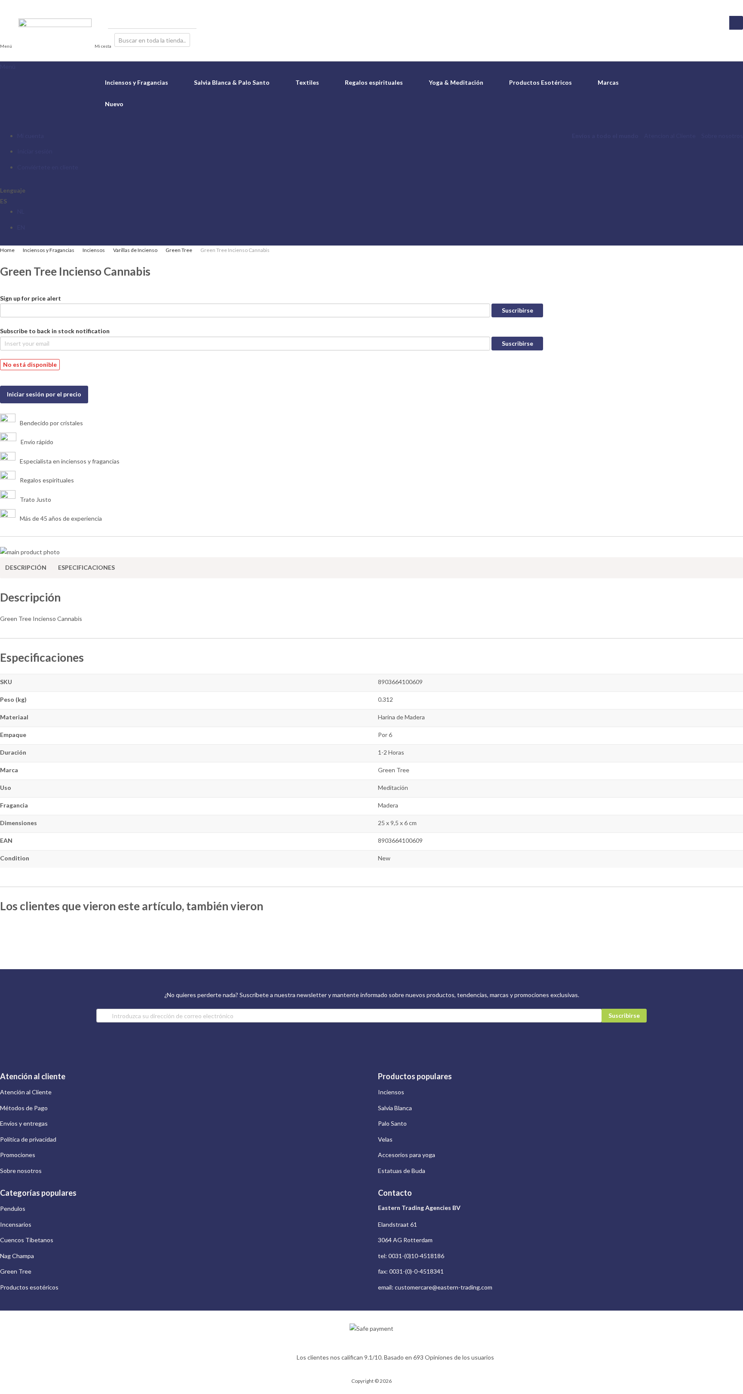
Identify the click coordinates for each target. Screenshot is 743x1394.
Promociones (17, 1154)
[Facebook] (11, 5)
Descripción (25, 567)
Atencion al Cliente (670, 135)
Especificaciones (86, 567)
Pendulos (12, 1208)
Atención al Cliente (26, 1092)
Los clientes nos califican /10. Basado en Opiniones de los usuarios (395, 1357)
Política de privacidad (28, 1139)
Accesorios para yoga (406, 1154)
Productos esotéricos (29, 1287)
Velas (385, 1139)
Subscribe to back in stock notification (55, 331)
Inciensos (94, 250)
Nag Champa (17, 1255)
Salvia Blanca (395, 1108)
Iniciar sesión (34, 151)
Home (7, 250)
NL (21, 211)
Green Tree (179, 250)
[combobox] (152, 40)
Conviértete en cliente (47, 167)
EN (21, 227)
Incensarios (15, 1224)
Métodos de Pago (24, 1108)
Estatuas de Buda (401, 1170)
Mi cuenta (30, 135)
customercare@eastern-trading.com (443, 1287)
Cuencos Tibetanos (26, 1240)
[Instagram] (3, 5)
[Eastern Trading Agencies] (55, 39)
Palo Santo (392, 1123)
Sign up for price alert (30, 298)
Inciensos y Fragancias (48, 250)
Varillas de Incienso (135, 250)
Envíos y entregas (24, 1123)
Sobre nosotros (722, 135)
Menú (7, 66)
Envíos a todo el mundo (605, 135)
